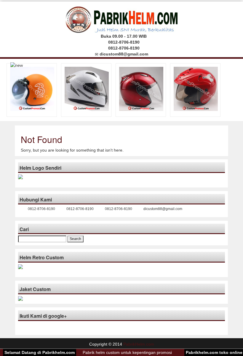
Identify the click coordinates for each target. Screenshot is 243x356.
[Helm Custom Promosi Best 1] (141, 88)
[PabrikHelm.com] (121, 18)
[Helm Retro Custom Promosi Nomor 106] (32, 88)
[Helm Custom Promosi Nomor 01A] (196, 88)
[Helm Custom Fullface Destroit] (87, 88)
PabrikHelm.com (138, 344)
